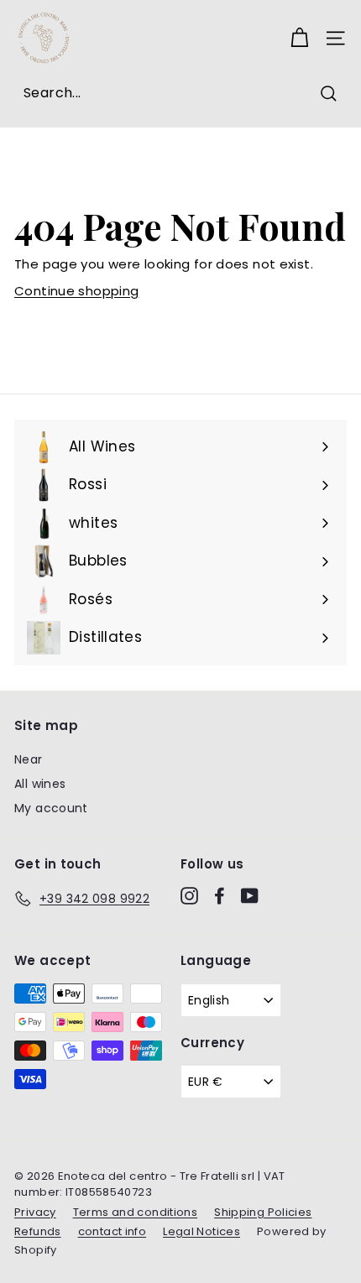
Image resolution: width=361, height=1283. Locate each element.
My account (51, 808)
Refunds (37, 1231)
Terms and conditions (135, 1212)
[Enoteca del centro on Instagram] (189, 896)
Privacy (35, 1212)
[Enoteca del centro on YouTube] (250, 896)
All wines (39, 783)
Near (28, 759)
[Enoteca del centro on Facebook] (219, 896)
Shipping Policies (262, 1212)
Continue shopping (76, 291)
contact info (112, 1231)
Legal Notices (201, 1231)
